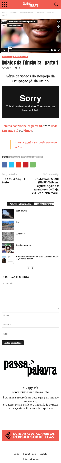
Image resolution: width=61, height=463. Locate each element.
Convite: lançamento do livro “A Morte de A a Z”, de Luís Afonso (37, 257)
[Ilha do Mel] (8, 214)
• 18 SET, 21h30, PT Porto (13, 180)
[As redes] (8, 236)
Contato (43, 454)
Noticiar (13, 13)
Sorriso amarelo (24, 245)
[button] (55, 4)
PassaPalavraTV (26, 13)
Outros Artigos (44, 204)
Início (4, 13)
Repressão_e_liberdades (32, 157)
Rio (17, 222)
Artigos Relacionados (21, 204)
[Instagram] (31, 418)
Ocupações (14, 157)
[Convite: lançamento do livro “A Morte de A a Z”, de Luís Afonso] (8, 259)
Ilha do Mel (21, 211)
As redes (20, 234)
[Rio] (8, 225)
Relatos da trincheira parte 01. (22, 126)
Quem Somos (29, 454)
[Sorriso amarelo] (8, 248)
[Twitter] (38, 418)
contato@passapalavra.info (30, 392)
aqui (27, 142)
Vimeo (27, 130)
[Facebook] (23, 418)
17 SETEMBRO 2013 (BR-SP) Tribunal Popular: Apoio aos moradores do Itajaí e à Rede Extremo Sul (45, 186)
